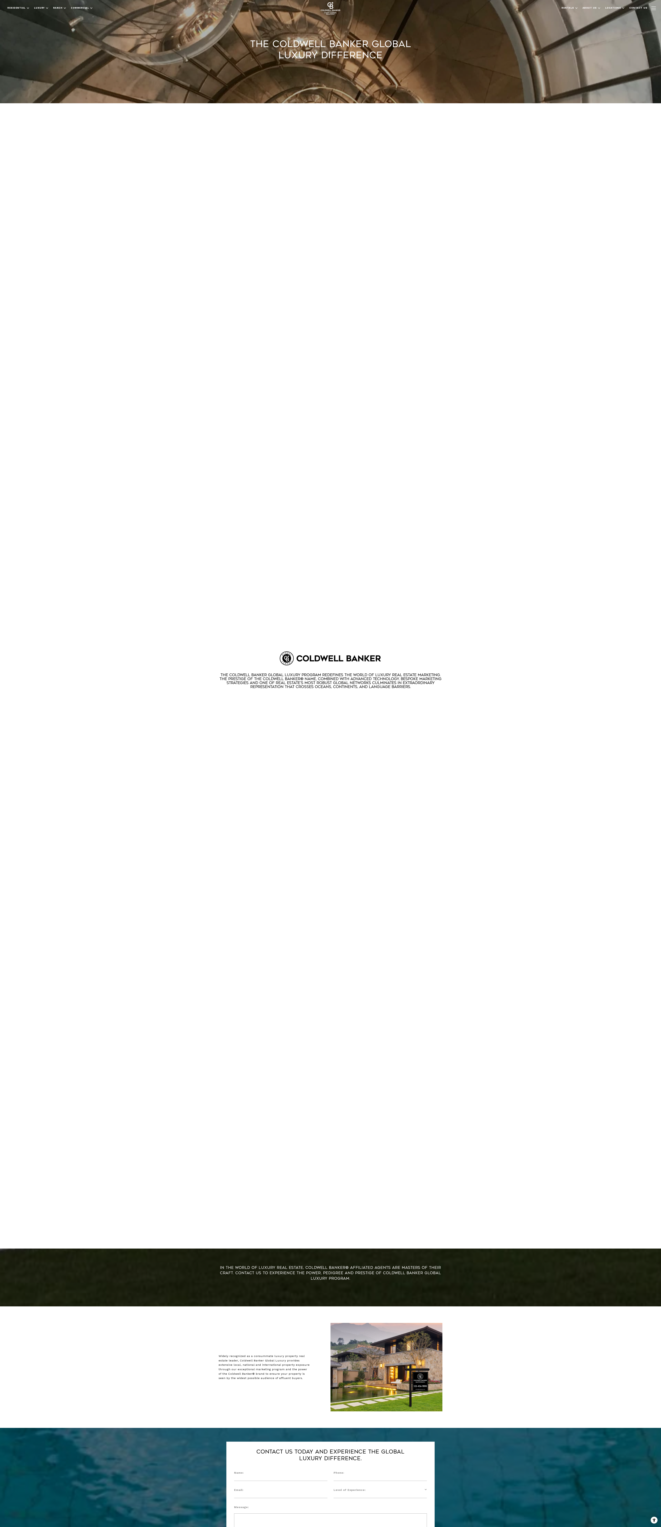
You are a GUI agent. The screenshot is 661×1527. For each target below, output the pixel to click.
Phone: (339, 1472)
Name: (239, 1472)
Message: (241, 1507)
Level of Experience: (350, 1490)
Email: (239, 1490)
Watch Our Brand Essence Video (330, 699)
